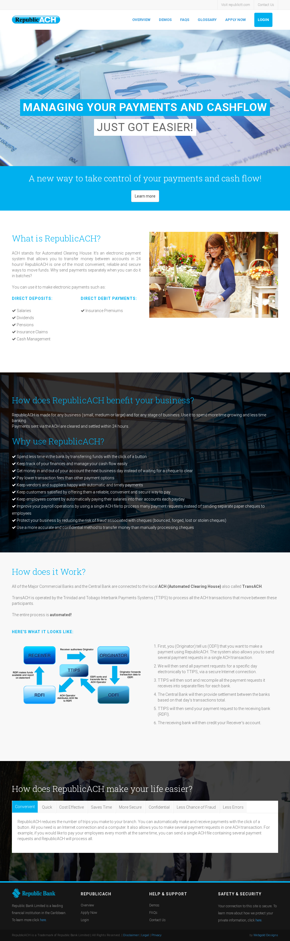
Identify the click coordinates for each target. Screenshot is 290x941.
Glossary (207, 20)
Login (263, 20)
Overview (141, 20)
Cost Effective (71, 807)
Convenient (25, 806)
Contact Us (266, 5)
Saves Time (101, 807)
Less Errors (233, 807)
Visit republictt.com (235, 5)
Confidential (159, 807)
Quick (47, 807)
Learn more (145, 196)
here (43, 920)
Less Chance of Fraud (196, 807)
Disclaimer (131, 935)
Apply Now (235, 20)
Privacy (156, 935)
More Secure (130, 807)
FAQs (184, 20)
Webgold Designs (265, 935)
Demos (165, 20)
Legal (145, 935)
